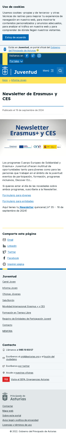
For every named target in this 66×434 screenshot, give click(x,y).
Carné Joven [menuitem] (9, 281)
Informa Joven (18, 80)
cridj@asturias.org (30, 356)
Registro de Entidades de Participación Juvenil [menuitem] (26, 318)
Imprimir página (15, 264)
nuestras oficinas (24, 372)
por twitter (24, 366)
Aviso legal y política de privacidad (20, 420)
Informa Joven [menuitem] (9, 288)
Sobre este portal (11, 415)
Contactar (7, 406)
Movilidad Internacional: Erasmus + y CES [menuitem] (23, 306)
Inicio (5, 80)
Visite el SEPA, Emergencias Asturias (30, 379)
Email (10, 239)
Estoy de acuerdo (15, 37)
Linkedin (12, 245)
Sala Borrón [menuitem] (8, 300)
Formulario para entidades (18, 201)
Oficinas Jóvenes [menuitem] (11, 294)
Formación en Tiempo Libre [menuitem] (16, 312)
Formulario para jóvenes (16, 195)
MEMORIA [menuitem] (7, 331)
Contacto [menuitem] (7, 325)
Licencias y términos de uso (17, 424)
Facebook (13, 258)
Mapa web (7, 410)
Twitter (12, 252)
